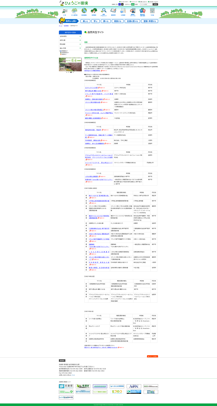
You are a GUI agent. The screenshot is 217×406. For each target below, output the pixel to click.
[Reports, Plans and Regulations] (143, 12)
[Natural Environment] (94, 12)
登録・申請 (150, 21)
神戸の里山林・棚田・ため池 (93, 91)
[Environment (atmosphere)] (65, 12)
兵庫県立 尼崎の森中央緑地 (94, 99)
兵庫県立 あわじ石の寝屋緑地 (94, 143)
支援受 (132, 21)
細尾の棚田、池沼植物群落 (93, 118)
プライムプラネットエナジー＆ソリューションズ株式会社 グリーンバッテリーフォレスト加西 (98, 156)
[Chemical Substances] (123, 12)
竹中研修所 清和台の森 (92, 140)
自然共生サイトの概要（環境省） (92, 70)
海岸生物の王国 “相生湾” (93, 130)
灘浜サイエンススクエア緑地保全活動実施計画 (99, 217)
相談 (117, 21)
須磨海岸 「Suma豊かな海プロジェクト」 (99, 245)
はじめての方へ (125, 1)
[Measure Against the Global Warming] (84, 12)
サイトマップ (134, 1)
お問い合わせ (143, 1)
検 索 (155, 4)
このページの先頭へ (153, 356)
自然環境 (66, 25)
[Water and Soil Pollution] (74, 12)
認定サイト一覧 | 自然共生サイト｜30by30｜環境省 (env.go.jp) (100, 347)
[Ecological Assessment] (104, 12)
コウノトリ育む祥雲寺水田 (92, 102)
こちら (73, 375)
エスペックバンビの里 (91, 88)
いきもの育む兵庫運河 (91, 176)
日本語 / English (153, 1)
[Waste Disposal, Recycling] (133, 12)
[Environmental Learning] (113, 12)
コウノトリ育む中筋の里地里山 (94, 110)
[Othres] (152, 12)
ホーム (60, 25)
